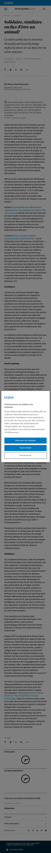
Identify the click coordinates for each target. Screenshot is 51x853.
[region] (25, 426)
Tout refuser (25, 448)
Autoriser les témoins (25, 440)
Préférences (25, 455)
